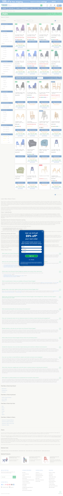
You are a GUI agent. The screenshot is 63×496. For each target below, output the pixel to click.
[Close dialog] (42, 231)
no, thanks (31, 259)
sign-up (31, 256)
